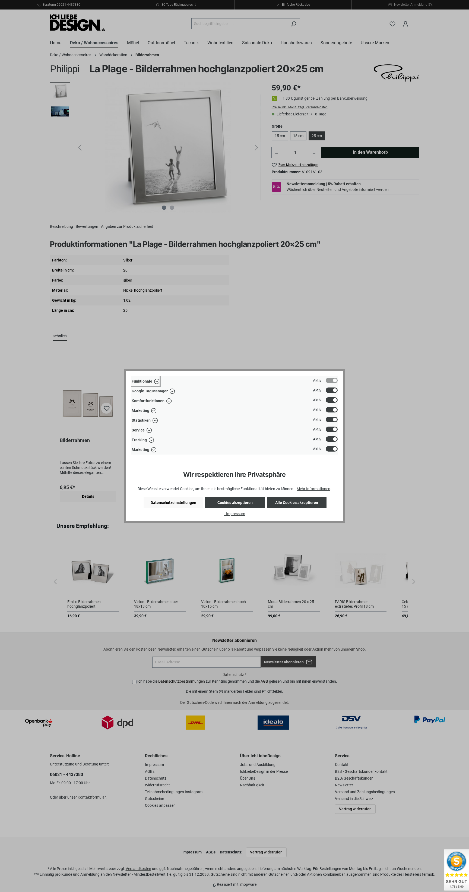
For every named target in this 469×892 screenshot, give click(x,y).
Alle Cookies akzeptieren (296, 502)
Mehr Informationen (313, 489)
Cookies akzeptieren (235, 502)
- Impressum (234, 514)
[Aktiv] (332, 380)
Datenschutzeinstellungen (173, 502)
